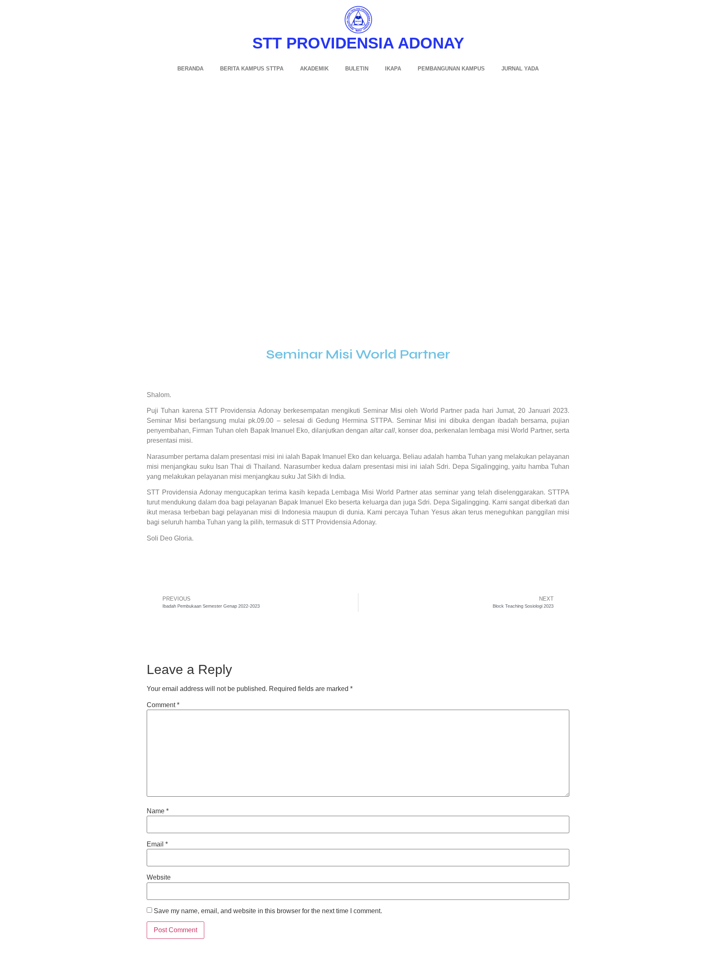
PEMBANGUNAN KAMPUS (451, 68)
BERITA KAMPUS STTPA (251, 68)
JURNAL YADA (520, 68)
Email (157, 844)
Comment (163, 705)
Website (159, 877)
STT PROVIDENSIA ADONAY (358, 43)
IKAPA (393, 68)
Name (158, 811)
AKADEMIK (314, 68)
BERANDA (190, 68)
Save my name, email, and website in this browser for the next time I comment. (268, 911)
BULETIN (356, 68)
